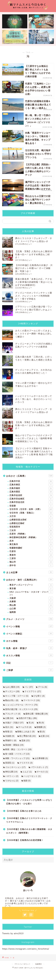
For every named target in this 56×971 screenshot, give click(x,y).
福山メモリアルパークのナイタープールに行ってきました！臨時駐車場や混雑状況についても (33, 438)
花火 (9, 727)
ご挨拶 (29, 670)
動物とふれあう (26, 732)
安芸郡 (30, 506)
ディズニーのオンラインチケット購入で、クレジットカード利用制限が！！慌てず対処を (33, 296)
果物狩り (10, 740)
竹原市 (30, 551)
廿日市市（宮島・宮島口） (30, 513)
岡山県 (30, 605)
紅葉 (45, 736)
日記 (28, 663)
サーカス (42, 772)
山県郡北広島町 (30, 523)
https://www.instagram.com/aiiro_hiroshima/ (25, 949)
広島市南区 (30, 488)
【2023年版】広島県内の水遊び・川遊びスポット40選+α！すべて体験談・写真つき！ (34, 268)
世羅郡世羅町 (30, 548)
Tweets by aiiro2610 (13, 933)
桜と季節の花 (27, 736)
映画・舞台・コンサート (18, 749)
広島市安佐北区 (30, 502)
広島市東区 (30, 485)
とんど (27, 772)
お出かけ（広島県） (29, 476)
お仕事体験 (41, 758)
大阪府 (30, 598)
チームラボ (24, 727)
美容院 (9, 763)
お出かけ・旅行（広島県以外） (29, 579)
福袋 (27, 781)
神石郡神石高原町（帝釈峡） (30, 537)
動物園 (41, 727)
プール (42, 687)
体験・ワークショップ (17, 758)
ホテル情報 (29, 641)
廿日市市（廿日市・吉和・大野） (30, 509)
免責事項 (38, 964)
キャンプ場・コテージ (16, 696)
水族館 (9, 736)
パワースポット (39, 767)
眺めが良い (11, 700)
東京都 (30, 588)
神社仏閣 (11, 772)
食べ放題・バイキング (17, 754)
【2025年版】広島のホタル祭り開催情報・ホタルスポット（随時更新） (29, 831)
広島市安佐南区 (30, 499)
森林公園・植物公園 (36, 714)
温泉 (25, 740)
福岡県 (30, 612)
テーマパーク (31, 700)
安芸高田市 (30, 527)
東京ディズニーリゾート (30, 585)
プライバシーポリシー (22, 964)
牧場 (8, 732)
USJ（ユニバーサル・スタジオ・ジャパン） (30, 593)
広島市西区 (30, 492)
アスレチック (12, 714)
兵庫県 (30, 601)
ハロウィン (11, 776)
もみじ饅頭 (12, 687)
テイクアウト (33, 691)
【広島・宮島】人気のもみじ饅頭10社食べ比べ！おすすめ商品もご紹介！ (33, 254)
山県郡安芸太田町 (30, 520)
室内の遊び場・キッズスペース (21, 709)
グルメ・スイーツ (29, 619)
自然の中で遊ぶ (28, 718)
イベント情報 (29, 626)
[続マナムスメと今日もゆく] (28, 9)
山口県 (30, 609)
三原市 (30, 558)
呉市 (30, 541)
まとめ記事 (29, 572)
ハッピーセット (32, 776)
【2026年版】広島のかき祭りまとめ (23, 811)
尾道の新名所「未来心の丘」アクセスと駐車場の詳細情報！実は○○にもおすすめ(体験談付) (34, 282)
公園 (9, 718)
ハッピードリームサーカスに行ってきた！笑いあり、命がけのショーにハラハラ (33, 399)
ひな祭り (39, 696)
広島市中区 (30, 481)
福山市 (30, 562)
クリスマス (26, 763)
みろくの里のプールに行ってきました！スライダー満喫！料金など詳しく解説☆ (33, 333)
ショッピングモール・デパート (21, 705)
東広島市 (30, 544)
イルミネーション (15, 767)
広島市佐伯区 (30, 495)
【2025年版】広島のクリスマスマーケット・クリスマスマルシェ (29, 820)
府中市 (30, 565)
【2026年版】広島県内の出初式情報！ (25, 840)
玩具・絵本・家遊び (29, 648)
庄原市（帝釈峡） (30, 534)
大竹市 (30, 516)
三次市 (30, 530)
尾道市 (30, 555)
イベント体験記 (29, 633)
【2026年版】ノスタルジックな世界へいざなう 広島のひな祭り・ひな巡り (29, 802)
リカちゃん (11, 781)
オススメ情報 (29, 655)
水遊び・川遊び (14, 723)
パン (29, 687)
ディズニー (12, 691)
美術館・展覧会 (14, 745)
